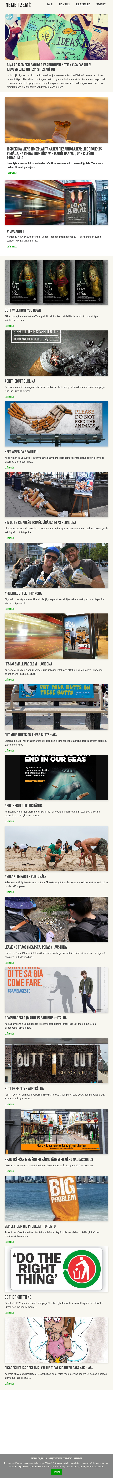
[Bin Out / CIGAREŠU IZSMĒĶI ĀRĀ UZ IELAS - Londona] (56, 494)
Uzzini (50, 4)
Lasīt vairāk (12, 173)
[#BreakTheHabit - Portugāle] (56, 848)
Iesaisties (64, 4)
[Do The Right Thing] (56, 1269)
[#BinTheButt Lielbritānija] (56, 777)
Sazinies (101, 4)
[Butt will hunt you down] (56, 282)
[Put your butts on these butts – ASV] (56, 707)
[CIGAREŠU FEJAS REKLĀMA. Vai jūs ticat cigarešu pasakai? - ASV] (56, 1340)
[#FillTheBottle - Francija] (56, 565)
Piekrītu (57, 1472)
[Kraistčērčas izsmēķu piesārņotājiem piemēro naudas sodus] (56, 1131)
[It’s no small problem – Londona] (56, 636)
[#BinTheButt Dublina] (56, 353)
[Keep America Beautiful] (56, 424)
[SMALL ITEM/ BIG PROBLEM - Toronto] (56, 1198)
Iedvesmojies (83, 4)
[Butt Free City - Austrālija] (56, 1060)
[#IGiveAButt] (56, 202)
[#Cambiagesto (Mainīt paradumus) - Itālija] (56, 990)
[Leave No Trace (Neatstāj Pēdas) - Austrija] (56, 919)
